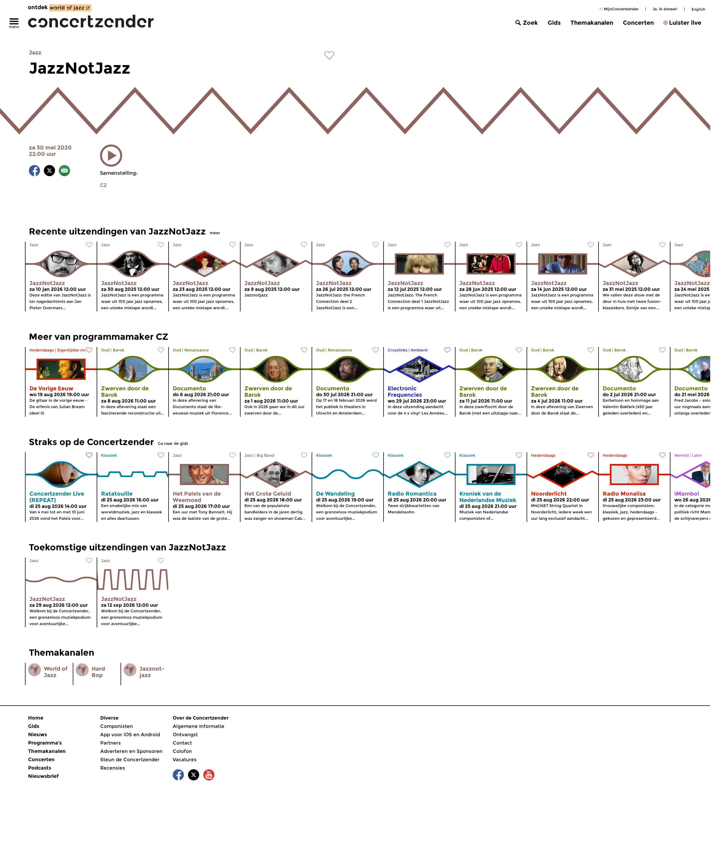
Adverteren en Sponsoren (131, 751)
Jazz (35, 52)
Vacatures (185, 759)
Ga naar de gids (173, 443)
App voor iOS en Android (130, 734)
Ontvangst (185, 734)
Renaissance (196, 350)
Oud (105, 350)
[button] (111, 155)
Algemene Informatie (198, 726)
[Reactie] (64, 171)
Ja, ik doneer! (665, 9)
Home (35, 718)
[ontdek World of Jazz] (70, 7)
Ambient (419, 350)
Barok (118, 350)
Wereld (681, 455)
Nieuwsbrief (43, 776)
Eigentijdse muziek (76, 350)
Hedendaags (41, 350)
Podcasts (39, 768)
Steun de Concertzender (129, 759)
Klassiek (109, 455)
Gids (554, 22)
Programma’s (45, 743)
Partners (110, 743)
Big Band (265, 455)
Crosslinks (397, 350)
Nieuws (37, 734)
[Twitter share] (49, 171)
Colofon (182, 751)
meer (215, 232)
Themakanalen (591, 22)
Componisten (116, 726)
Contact (182, 743)
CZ (103, 185)
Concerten (638, 22)
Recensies (112, 768)
